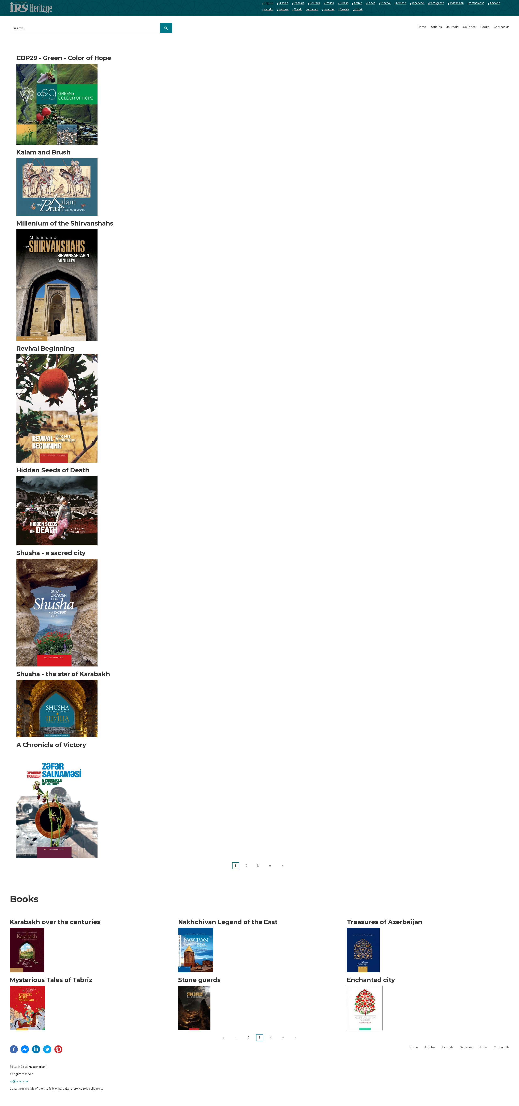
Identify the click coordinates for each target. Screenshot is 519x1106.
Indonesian (457, 3)
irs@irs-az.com (19, 1081)
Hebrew (283, 9)
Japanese (418, 3)
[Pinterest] (58, 1049)
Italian (329, 3)
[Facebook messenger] (25, 1049)
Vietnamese (476, 3)
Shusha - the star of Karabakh (63, 674)
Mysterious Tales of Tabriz (51, 980)
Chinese (401, 3)
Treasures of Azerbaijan (384, 922)
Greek (298, 9)
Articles (436, 27)
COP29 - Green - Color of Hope (63, 58)
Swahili (344, 9)
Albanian (312, 9)
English (268, 3)
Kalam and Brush (43, 152)
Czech (371, 3)
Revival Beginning (45, 348)
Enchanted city (371, 980)
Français (299, 3)
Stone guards (199, 980)
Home (421, 27)
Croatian (329, 9)
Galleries (469, 27)
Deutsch (315, 3)
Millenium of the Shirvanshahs (64, 223)
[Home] (31, 7)
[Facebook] (14, 1049)
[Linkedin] (36, 1049)
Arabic (358, 3)
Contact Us (501, 27)
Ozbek (358, 9)
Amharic (495, 3)
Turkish (343, 3)
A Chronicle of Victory (51, 745)
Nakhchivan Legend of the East (228, 922)
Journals (452, 27)
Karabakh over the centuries (55, 922)
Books (484, 27)
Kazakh (268, 9)
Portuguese (436, 3)
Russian (283, 3)
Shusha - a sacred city (51, 553)
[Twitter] (47, 1049)
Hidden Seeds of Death (52, 470)
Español (386, 3)
